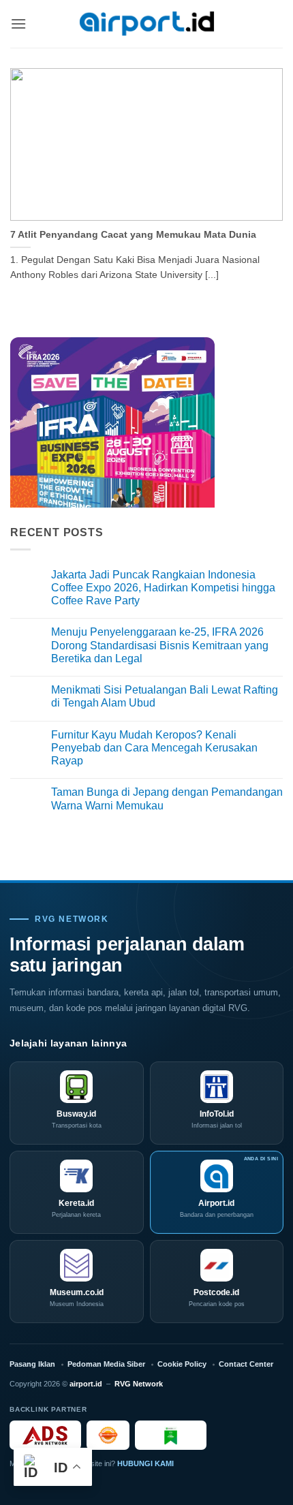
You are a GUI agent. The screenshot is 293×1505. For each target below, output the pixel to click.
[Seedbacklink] (108, 1435)
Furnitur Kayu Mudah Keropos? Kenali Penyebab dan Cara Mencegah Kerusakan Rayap (154, 747)
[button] (18, 23)
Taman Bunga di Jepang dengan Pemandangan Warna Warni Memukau (167, 798)
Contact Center (246, 1364)
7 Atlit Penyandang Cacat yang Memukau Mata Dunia (133, 235)
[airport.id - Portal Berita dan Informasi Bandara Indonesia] (146, 24)
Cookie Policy (181, 1364)
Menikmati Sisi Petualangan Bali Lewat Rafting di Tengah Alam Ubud (164, 696)
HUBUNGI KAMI (145, 1463)
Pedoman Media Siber (106, 1364)
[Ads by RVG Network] (45, 1435)
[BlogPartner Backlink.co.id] (170, 1435)
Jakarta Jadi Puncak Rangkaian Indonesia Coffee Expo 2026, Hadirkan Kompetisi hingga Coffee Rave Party (163, 587)
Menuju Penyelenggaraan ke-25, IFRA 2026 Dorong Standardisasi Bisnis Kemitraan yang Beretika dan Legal (159, 645)
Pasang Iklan (32, 1364)
